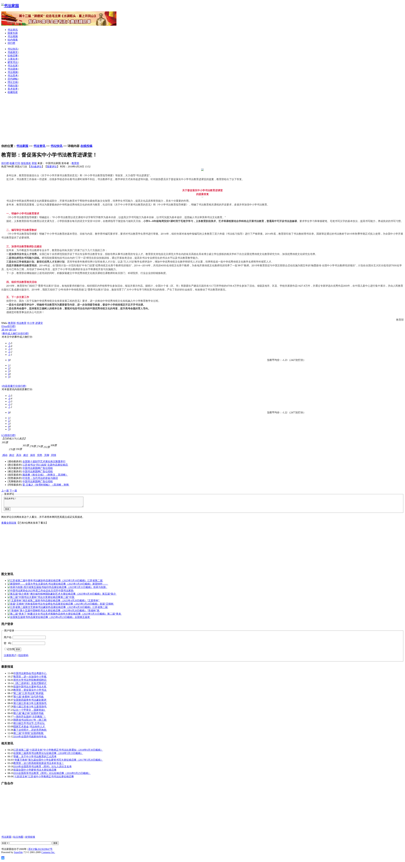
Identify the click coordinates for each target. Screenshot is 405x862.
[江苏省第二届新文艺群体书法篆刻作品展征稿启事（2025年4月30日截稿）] (50, 607)
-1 (9, 354)
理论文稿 (13, 82)
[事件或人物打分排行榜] (15, 333)
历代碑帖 (13, 79)
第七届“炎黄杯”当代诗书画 (28, 696)
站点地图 (18, 837)
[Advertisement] (202, 119)
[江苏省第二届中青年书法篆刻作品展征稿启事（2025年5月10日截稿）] (47, 580)
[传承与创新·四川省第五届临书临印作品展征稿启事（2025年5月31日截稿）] (50, 587)
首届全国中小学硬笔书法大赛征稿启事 (34, 769)
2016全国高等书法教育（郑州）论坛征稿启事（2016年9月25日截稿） (52, 773)
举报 (34, 163)
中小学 (31, 323)
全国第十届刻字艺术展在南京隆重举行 (43, 461)
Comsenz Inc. (48, 852)
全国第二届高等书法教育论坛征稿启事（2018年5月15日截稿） (48, 753)
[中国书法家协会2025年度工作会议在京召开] (33, 590)
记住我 (11, 649)
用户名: (8, 637)
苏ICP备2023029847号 (40, 849)
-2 (9, 351)
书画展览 (13, 52)
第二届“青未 (114, 613)
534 (12, 329)
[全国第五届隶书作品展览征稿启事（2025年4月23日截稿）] (41, 617)
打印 (17, 163)
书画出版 (13, 85)
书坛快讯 (13, 49)
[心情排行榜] (8, 435)
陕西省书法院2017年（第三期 (30, 720)
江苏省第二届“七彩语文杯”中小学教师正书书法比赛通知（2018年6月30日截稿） (58, 749)
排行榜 (11, 43)
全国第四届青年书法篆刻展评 (30, 700)
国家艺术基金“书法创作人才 (29, 726)
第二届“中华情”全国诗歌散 (28, 733)
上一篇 (5, 490)
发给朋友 (26, 163)
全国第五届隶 (82, 617)
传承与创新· (100, 587)
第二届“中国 (67, 597)
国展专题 (13, 33)
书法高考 (13, 75)
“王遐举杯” (93, 600)
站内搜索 (13, 39)
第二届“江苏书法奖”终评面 (28, 693)
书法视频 (13, 36)
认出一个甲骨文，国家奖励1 (29, 710)
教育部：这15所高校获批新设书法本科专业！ (38, 763)
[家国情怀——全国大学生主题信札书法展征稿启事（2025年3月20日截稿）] (50, 583)
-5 (9, 343)
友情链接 (30, 837)
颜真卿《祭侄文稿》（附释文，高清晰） (45, 474)
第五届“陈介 (109, 593)
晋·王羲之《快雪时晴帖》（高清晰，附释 (45, 484)
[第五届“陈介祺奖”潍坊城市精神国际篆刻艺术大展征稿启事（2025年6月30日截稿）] (55, 593)
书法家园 (22, 146)
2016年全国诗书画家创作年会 (30, 736)
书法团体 (13, 69)
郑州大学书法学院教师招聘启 (30, 680)
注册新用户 (10, 655)
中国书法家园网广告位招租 (37, 468)
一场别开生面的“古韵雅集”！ (29, 716)
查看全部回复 (8, 522)
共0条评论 (36, 166)
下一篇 (13, 490)
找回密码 (23, 655)
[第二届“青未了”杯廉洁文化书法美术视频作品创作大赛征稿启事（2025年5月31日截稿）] (57, 613)
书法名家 (13, 65)
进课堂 (39, 323)
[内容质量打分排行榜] (14, 386)
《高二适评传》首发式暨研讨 (30, 683)
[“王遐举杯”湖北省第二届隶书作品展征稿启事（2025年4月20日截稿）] (47, 600)
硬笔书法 (13, 62)
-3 (9, 349)
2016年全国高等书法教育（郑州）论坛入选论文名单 (42, 766)
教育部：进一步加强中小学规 (30, 676)
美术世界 (13, 89)
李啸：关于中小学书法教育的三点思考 (34, 756)
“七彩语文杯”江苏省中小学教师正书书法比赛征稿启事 (43, 776)
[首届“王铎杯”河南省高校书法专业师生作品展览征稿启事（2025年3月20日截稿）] (54, 603)
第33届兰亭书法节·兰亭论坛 (29, 723)
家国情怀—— (100, 583)
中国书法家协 (66, 590)
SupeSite (18, 852)
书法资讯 (13, 29)
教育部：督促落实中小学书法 (30, 690)
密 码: (7, 643)
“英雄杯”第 (93, 610)
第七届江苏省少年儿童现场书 (30, 703)
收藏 (12, 163)
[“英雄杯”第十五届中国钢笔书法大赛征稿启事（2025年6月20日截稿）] (47, 610)
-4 (9, 346)
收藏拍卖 (13, 92)
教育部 (75, 163)
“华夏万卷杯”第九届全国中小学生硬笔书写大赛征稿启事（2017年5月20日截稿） (58, 759)
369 (4, 329)
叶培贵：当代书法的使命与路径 (40, 478)
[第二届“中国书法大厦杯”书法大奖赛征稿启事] (34, 597)
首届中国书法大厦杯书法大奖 (30, 686)
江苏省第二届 (95, 580)
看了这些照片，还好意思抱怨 (30, 730)
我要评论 (52, 166)
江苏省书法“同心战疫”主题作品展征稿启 (45, 464)
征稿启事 (13, 55)
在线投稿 (86, 146)
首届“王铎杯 (107, 603)
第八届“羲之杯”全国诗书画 (28, 713)
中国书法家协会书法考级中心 (30, 673)
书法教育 (21, 323)
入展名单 (13, 59)
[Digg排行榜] (8, 326)
